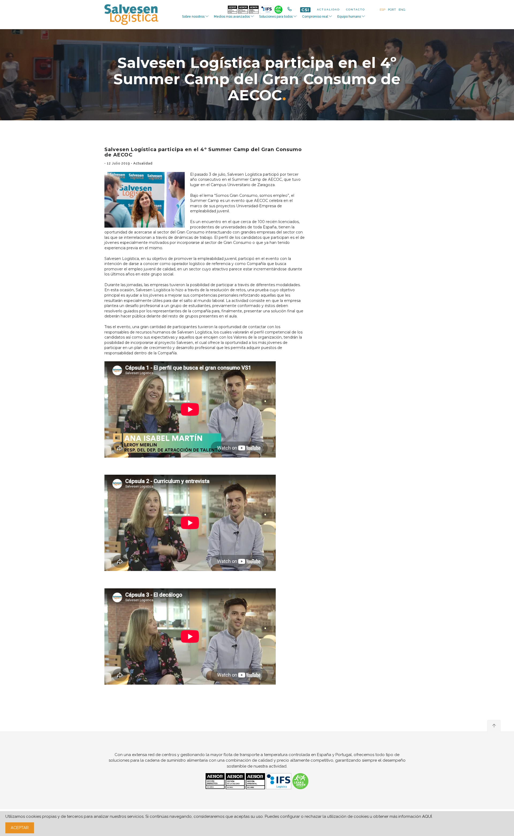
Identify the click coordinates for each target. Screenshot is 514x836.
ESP (382, 9)
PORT (392, 9)
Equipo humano (349, 16)
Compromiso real (315, 16)
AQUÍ (427, 816)
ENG (402, 9)
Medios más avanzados (232, 16)
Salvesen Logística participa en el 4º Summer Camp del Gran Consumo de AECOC (203, 152)
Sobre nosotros (193, 16)
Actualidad (328, 9)
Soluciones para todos (276, 16)
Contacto (355, 9)
